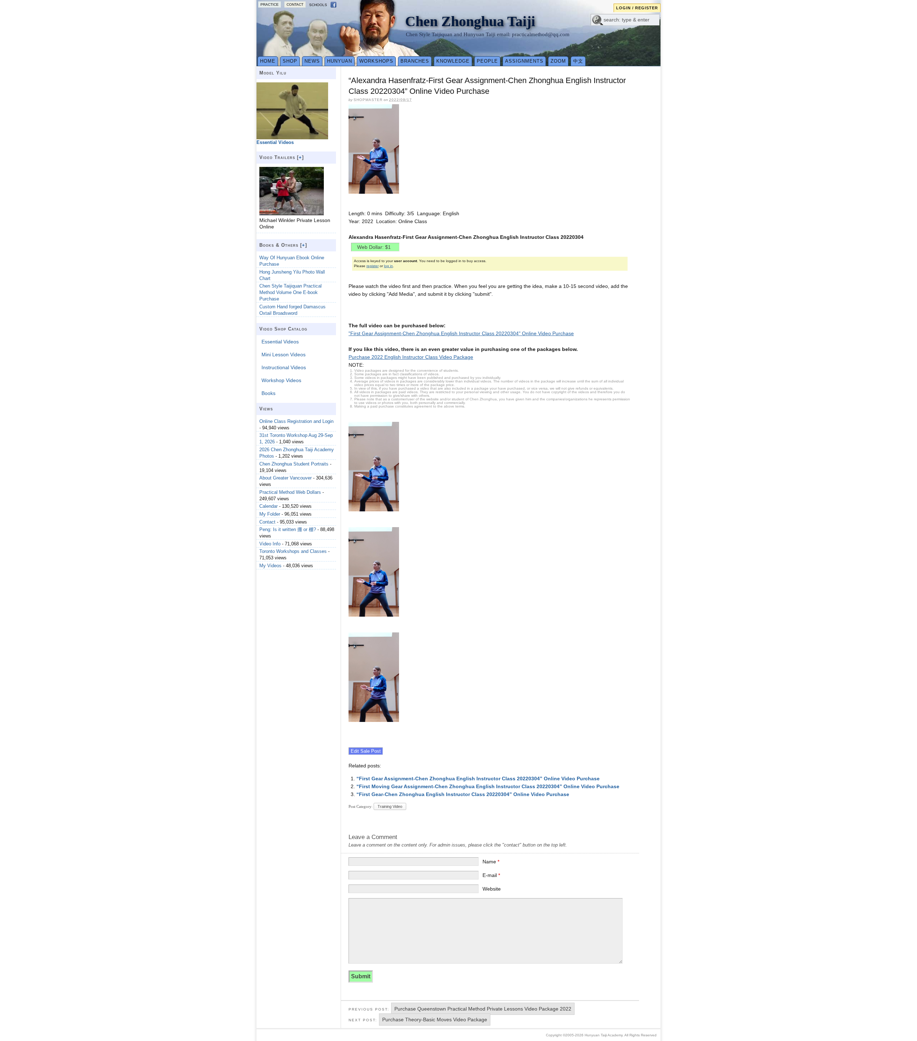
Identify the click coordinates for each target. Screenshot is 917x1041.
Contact (295, 4)
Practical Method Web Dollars (290, 492)
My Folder (269, 514)
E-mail (491, 875)
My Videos (270, 565)
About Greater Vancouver (285, 478)
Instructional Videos (283, 367)
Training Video (390, 806)
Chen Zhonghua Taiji (470, 21)
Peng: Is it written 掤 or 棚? (287, 529)
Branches (414, 61)
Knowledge (453, 61)
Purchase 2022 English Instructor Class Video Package (411, 357)
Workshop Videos (281, 380)
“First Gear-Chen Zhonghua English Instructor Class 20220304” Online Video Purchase (462, 794)
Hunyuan (339, 61)
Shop (290, 61)
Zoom (558, 61)
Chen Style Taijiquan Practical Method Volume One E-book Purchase (290, 292)
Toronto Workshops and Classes (293, 551)
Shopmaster (368, 100)
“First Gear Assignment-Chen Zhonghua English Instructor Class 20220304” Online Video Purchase (478, 778)
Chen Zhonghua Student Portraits (293, 464)
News (312, 61)
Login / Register (637, 8)
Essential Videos (280, 341)
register (372, 266)
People (487, 61)
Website (491, 889)
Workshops (376, 61)
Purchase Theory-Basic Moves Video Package (434, 1019)
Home (267, 61)
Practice (269, 4)
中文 (578, 61)
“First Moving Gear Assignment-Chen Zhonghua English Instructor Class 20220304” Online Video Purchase (487, 786)
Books (268, 393)
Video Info (269, 543)
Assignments (524, 61)
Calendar (268, 506)
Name (490, 861)
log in (388, 266)
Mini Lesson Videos (283, 354)
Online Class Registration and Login (296, 421)
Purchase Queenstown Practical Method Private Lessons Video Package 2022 (482, 1009)
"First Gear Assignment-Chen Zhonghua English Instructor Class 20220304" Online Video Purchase (461, 333)
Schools (318, 5)
